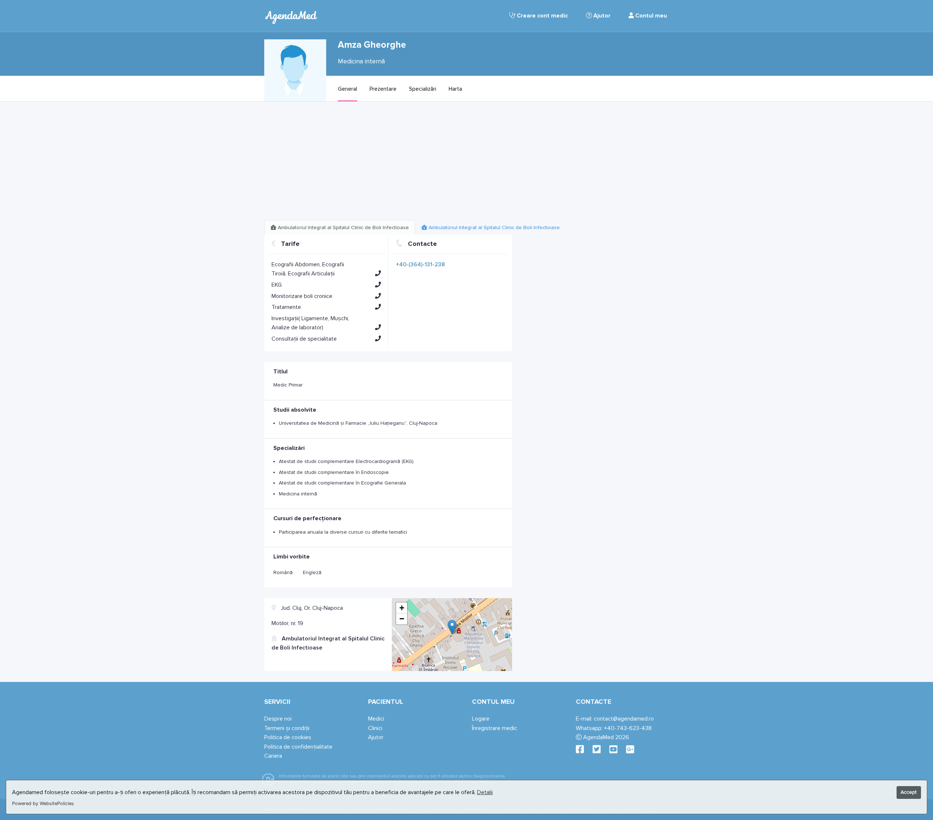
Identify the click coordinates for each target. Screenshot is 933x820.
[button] (378, 273)
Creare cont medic (541, 15)
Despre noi (278, 718)
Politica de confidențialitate (298, 746)
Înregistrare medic (494, 728)
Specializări (422, 89)
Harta (455, 89)
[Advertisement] (388, 164)
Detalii (485, 792)
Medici (376, 718)
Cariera (273, 756)
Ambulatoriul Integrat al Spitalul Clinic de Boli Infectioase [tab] (342, 227)
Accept (909, 792)
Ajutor (601, 15)
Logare (480, 718)
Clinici (375, 728)
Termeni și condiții (286, 728)
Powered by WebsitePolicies (43, 803)
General (347, 89)
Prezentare (383, 89)
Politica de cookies (287, 737)
